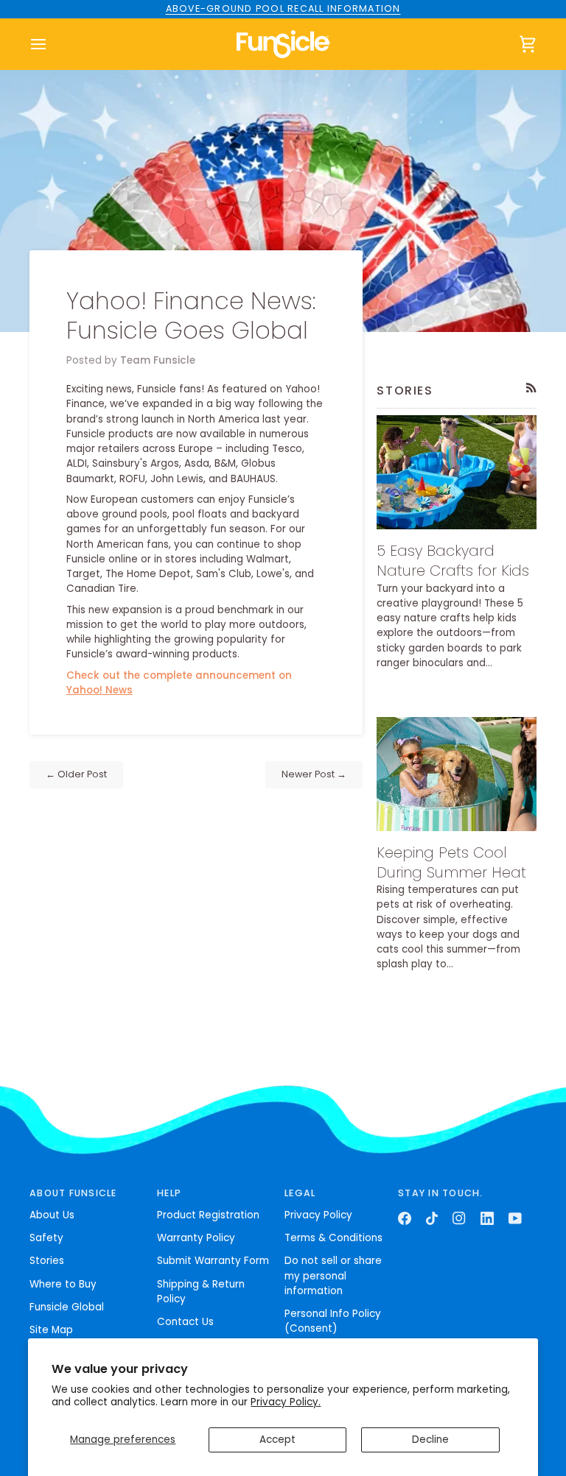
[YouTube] (515, 1218)
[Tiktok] (432, 1218)
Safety (46, 1238)
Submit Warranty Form (213, 1261)
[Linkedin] (487, 1218)
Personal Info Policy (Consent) (332, 1321)
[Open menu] (51, 44)
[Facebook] (404, 1218)
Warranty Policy (196, 1238)
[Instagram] (459, 1218)
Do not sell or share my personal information (333, 1276)
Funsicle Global (66, 1307)
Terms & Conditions (333, 1238)
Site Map (51, 1330)
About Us (51, 1215)
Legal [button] (299, 1193)
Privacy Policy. (286, 1402)
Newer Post (314, 774)
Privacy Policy (318, 1215)
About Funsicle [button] (73, 1193)
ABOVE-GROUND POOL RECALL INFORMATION (283, 8)
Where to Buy (63, 1284)
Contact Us (185, 1322)
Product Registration (208, 1215)
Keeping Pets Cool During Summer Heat (451, 862)
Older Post (76, 774)
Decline (430, 1440)
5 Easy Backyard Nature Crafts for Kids (453, 560)
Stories (46, 1261)
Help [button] (169, 1193)
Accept (277, 1440)
